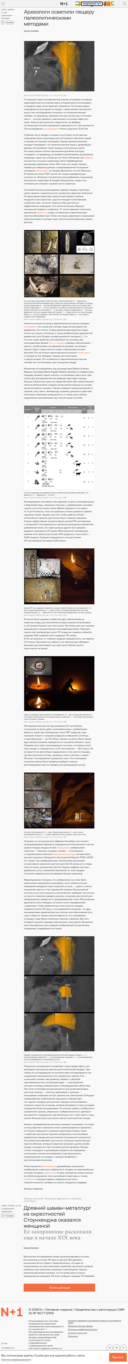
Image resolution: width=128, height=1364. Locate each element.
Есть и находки (57, 343)
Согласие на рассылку (77, 1332)
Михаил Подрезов (31, 1248)
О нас (4, 1343)
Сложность (7, 1348)
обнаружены (63, 847)
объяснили (50, 1172)
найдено (88, 157)
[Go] (3, 4)
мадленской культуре (63, 854)
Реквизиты (73, 1336)
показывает (30, 326)
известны (42, 212)
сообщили (29, 1179)
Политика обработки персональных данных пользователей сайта (94, 1321)
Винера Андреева (31, 31)
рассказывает (50, 128)
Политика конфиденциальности (16, 1360)
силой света (83, 352)
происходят (42, 170)
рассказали (48, 1166)
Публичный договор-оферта (80, 1326)
